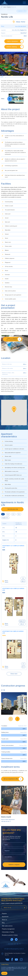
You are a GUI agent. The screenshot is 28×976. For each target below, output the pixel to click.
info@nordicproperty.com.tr (14, 949)
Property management (8, 929)
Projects (8, 7)
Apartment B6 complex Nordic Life (13, 632)
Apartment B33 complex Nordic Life (13, 589)
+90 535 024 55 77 (6, 821)
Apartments (5, 916)
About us (4, 919)
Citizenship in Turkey (8, 932)
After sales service (7, 926)
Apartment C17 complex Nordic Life (13, 546)
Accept (4, 973)
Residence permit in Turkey (10, 935)
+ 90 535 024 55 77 (14, 944)
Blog (3, 922)
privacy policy (11, 967)
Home (4, 7)
